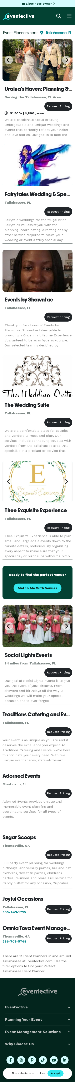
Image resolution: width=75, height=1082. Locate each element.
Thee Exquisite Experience (36, 510)
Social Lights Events (28, 655)
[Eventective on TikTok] (43, 1060)
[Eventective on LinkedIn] (65, 1060)
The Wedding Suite (27, 405)
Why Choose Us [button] (19, 1044)
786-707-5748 (14, 941)
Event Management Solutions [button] (33, 1032)
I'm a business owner (36, 3)
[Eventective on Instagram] (21, 1060)
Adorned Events (21, 776)
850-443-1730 (14, 912)
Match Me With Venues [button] (37, 588)
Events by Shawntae (29, 299)
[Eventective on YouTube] (54, 1060)
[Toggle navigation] (69, 16)
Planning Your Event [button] (23, 1019)
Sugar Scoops (19, 837)
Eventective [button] (16, 1007)
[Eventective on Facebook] (10, 1060)
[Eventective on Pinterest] (32, 1060)
